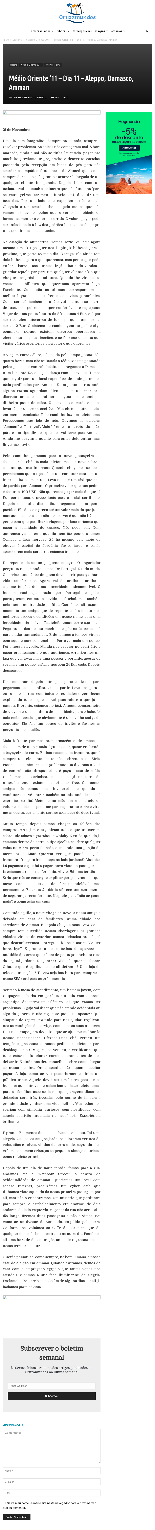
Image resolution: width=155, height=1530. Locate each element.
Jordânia (49, 64)
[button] (147, 31)
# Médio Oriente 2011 (37, 39)
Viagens (100, 31)
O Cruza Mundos (40, 31)
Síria (58, 64)
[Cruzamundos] (77, 13)
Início (6, 39)
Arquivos (116, 31)
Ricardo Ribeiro (23, 97)
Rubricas (62, 31)
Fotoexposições (82, 31)
